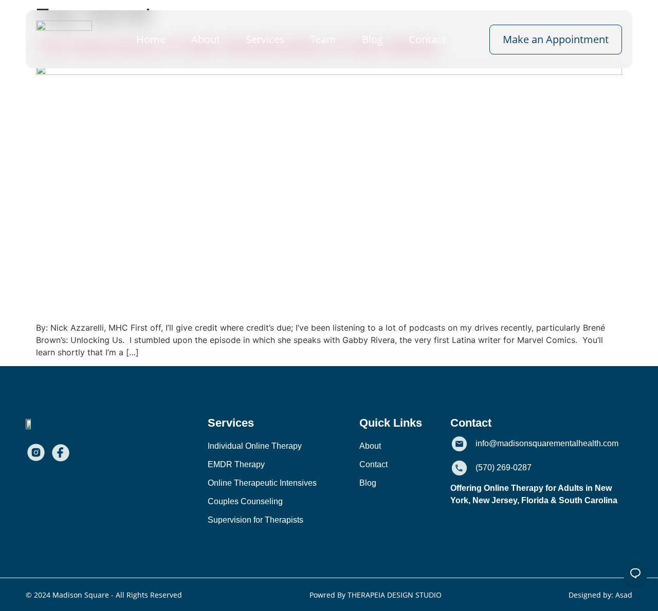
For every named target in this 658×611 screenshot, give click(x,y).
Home (151, 39)
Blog (372, 39)
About (205, 39)
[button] (231, 423)
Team (323, 39)
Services (265, 39)
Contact (427, 39)
